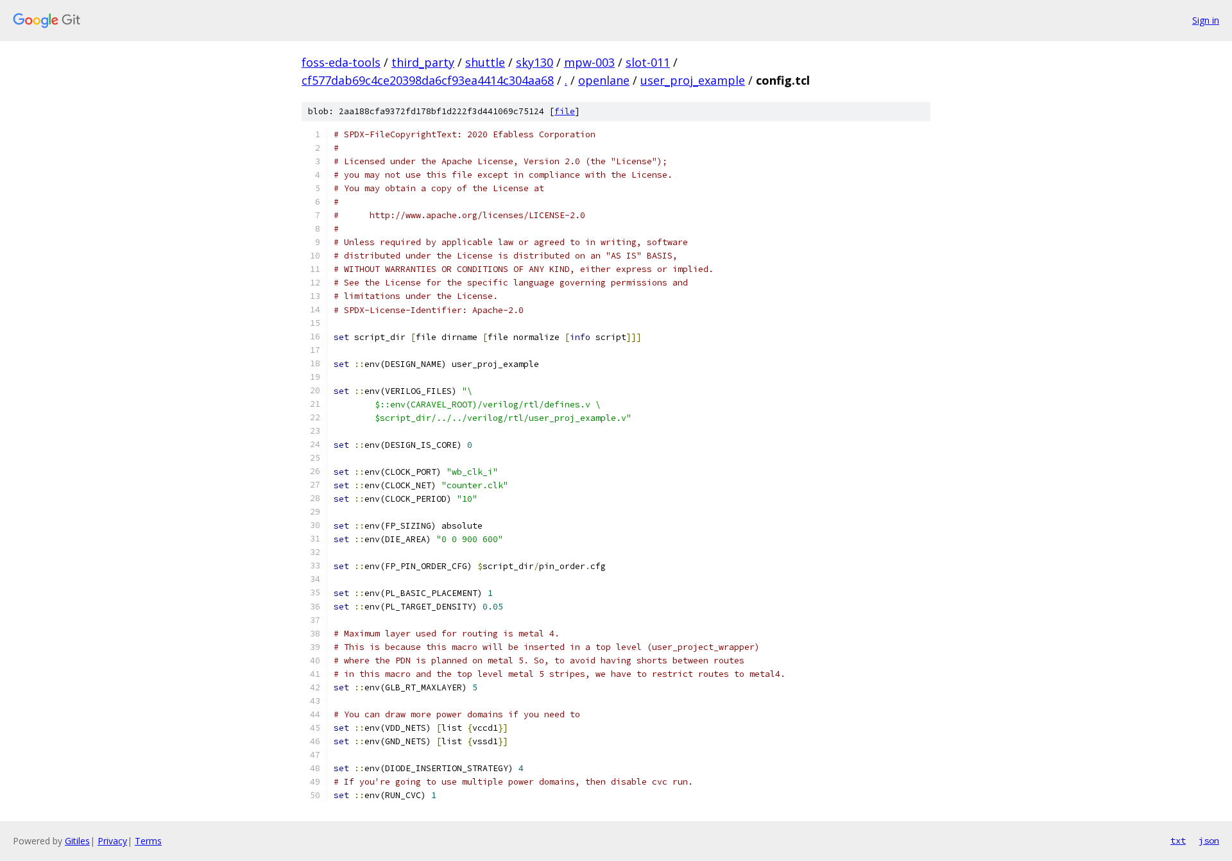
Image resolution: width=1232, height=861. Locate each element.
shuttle (485, 62)
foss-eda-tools (341, 62)
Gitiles (77, 841)
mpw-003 (589, 62)
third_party (422, 62)
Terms (148, 841)
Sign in (1205, 20)
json (1209, 840)
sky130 (534, 62)
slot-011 (648, 62)
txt (1178, 840)
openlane (603, 80)
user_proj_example (692, 80)
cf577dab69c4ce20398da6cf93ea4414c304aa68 (428, 80)
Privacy (112, 841)
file (564, 111)
